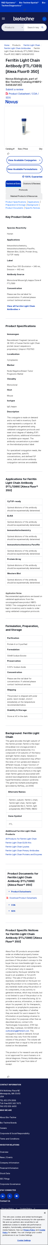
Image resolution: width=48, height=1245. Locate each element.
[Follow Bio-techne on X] (9, 1196)
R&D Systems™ (8, 2)
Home (6, 45)
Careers (3, 1128)
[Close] (45, 1213)
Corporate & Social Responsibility (15, 1133)
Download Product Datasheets (23, 898)
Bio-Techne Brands (8, 1123)
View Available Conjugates (22, 160)
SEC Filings (5, 1179)
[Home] (24, 18)
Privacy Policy (7, 1209)
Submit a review (14, 89)
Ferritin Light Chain (32, 45)
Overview (4, 1152)
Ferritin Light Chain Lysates (17, 847)
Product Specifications (16, 202)
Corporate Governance (10, 1184)
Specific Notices (32, 208)
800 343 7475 (14, 1103)
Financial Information (9, 1168)
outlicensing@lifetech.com (17, 1031)
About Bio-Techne (8, 1117)
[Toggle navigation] (3, 18)
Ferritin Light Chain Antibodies (17, 48)
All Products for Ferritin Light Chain (21, 839)
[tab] (13, 184)
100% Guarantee (33, 176)
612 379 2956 (10, 1100)
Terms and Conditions (9, 1139)
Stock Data (5, 1173)
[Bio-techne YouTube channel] (16, 1196)
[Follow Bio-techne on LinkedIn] (2, 1196)
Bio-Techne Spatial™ (29, 2)
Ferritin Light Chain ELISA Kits (18, 843)
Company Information (9, 1163)
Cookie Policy (26, 1209)
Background (32, 205)
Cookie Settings (24, 1240)
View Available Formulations (22, 169)
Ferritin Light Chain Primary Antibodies (22, 850)
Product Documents (14, 208)
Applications (33, 202)
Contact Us (5, 1201)
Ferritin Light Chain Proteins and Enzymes (24, 854)
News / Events (6, 1157)
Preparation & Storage (15, 205)
